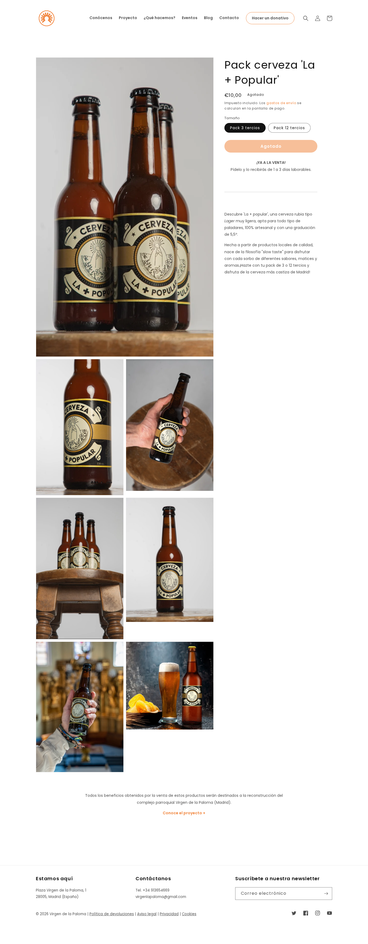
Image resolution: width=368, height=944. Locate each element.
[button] (306, 18)
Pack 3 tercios (245, 128)
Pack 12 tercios (289, 128)
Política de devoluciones (111, 914)
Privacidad (169, 914)
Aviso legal (147, 914)
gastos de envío (281, 103)
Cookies (189, 914)
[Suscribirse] (326, 893)
